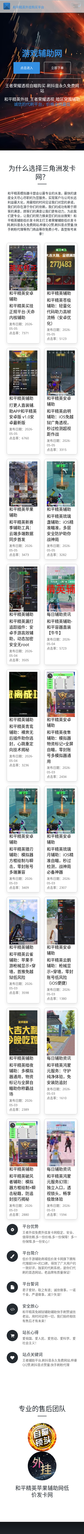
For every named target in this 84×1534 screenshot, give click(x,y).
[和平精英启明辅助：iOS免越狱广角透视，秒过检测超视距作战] (61, 373)
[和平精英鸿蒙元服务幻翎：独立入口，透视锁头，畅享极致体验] (61, 1143)
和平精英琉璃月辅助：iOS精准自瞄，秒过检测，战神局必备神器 (60, 860)
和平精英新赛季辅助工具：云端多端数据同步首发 (21, 530)
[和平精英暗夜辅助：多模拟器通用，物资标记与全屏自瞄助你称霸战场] (23, 1032)
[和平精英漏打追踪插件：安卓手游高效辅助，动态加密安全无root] (23, 589)
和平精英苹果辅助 (21, 512)
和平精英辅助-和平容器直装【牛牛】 (59, 627)
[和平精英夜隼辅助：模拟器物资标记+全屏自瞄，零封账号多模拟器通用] (61, 694)
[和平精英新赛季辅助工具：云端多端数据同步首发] (23, 484)
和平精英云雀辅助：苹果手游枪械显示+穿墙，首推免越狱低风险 (22, 965)
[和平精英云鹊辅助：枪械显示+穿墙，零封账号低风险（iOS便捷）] (61, 922)
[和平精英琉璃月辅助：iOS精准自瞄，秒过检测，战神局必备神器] (61, 811)
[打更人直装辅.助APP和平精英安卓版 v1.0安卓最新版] (23, 373)
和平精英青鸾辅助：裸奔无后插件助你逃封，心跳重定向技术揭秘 (21, 738)
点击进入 (26, 68)
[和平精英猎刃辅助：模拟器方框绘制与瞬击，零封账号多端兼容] (23, 811)
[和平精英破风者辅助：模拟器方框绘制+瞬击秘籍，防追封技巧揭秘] (23, 1143)
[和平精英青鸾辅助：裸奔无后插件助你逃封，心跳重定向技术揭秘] (23, 694)
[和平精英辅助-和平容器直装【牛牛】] (61, 589)
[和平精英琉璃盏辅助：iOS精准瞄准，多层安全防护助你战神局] (61, 484)
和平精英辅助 (59, 293)
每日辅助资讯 (59, 614)
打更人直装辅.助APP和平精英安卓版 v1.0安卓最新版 (23, 414)
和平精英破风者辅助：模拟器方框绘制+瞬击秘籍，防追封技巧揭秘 (22, 1187)
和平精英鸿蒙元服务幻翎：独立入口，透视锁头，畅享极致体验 (59, 1187)
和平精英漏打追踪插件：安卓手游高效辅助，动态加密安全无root (21, 633)
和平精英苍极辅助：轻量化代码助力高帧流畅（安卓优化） (59, 311)
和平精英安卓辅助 (21, 296)
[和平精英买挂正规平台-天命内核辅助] (23, 267)
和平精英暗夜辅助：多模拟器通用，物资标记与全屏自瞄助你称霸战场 (21, 1079)
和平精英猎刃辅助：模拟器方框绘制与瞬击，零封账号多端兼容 (21, 860)
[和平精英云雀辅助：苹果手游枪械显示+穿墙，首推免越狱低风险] (23, 922)
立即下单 (57, 68)
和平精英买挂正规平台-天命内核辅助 (22, 311)
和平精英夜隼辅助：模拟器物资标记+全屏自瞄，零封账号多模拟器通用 (60, 747)
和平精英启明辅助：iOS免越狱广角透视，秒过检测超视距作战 (60, 422)
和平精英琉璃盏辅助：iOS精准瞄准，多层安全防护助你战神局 (60, 528)
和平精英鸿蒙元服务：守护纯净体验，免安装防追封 (59, 1073)
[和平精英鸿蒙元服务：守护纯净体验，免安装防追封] (61, 1032)
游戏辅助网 (42, 53)
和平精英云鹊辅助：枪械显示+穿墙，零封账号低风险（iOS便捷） (60, 971)
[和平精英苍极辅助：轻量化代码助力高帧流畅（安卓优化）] (61, 267)
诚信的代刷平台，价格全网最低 (42, 104)
